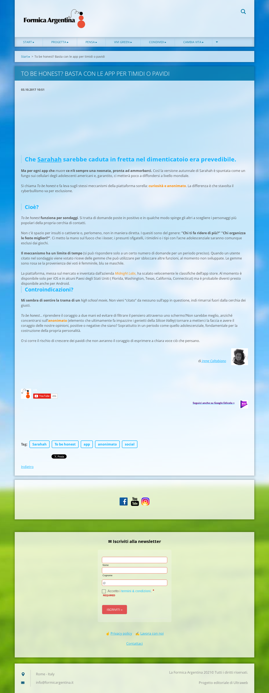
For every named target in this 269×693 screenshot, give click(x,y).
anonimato (107, 444)
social (129, 444)
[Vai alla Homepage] (55, 14)
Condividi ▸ (157, 42)
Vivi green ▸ (123, 42)
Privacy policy (121, 633)
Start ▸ (28, 42)
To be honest (65, 444)
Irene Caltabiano (213, 361)
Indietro (27, 466)
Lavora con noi (152, 633)
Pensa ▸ (91, 42)
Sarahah (49, 159)
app (87, 444)
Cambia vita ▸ (193, 42)
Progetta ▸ (60, 42)
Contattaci (134, 643)
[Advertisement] (134, 123)
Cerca (243, 12)
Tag (23, 444)
